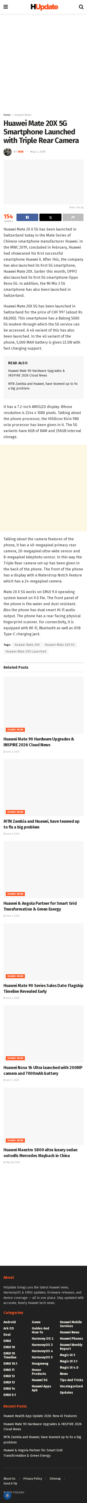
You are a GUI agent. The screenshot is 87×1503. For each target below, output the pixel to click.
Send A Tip (10, 1483)
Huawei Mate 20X (27, 644)
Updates (66, 1393)
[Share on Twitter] (50, 217)
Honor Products (39, 1372)
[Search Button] (81, 7)
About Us (9, 1478)
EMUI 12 (9, 1376)
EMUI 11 (8, 1370)
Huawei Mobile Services (71, 1324)
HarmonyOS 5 (42, 1357)
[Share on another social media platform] (73, 217)
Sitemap (55, 1478)
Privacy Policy (32, 1478)
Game (36, 1322)
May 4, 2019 (37, 151)
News (64, 1374)
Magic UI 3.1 (68, 1361)
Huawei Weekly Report (71, 1347)
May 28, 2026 (13, 1162)
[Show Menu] (5, 7)
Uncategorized (71, 1386)
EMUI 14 (9, 1389)
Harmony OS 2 (42, 1339)
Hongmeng (40, 1364)
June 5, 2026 (12, 751)
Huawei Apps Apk (41, 1388)
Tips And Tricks (71, 1380)
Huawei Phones (71, 1339)
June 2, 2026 (12, 915)
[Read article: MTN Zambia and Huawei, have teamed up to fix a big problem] (43, 787)
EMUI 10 (9, 1347)
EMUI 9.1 (9, 1395)
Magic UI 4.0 (69, 1368)
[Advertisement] (43, 62)
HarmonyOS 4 (42, 1351)
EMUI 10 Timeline (9, 1355)
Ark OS (8, 1328)
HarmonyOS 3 (42, 1345)
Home (7, 115)
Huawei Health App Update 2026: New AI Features (40, 1416)
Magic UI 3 (67, 1355)
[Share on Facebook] (27, 217)
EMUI (7, 1341)
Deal (6, 1335)
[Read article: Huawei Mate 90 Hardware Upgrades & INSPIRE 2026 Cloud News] (43, 705)
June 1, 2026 (12, 1080)
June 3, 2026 (12, 833)
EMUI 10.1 (10, 1364)
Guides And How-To (40, 1330)
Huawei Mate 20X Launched (26, 651)
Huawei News (23, 115)
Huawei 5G (40, 1380)
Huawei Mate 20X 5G (60, 644)
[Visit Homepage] (43, 7)
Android (9, 1322)
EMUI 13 (9, 1382)
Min (20, 151)
